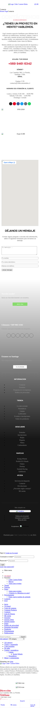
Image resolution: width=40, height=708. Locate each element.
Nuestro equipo (9, 621)
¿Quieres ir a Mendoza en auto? (19, 593)
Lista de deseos (33, 705)
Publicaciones (9, 633)
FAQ (6, 601)
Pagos (6, 623)
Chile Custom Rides (15, 580)
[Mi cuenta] (12, 701)
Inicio (6, 604)
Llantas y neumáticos (11, 650)
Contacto (7, 599)
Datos (6, 589)
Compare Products (10, 610)
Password (4, 561)
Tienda (3, 705)
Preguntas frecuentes (11, 627)
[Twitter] (21, 103)
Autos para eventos (15, 583)
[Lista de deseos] (32, 701)
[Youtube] (14, 103)
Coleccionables (9, 646)
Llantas (11, 652)
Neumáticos (13, 656)
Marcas (11, 581)
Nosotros (7, 618)
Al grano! (7, 606)
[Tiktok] (25, 103)
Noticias (7, 587)
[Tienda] (2, 701)
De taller (7, 648)
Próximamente (9, 595)
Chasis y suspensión (11, 644)
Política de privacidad (11, 625)
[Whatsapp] (29, 103)
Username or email (7, 557)
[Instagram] (10, 103)
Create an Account (11, 553)
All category (8, 642)
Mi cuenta (14, 705)
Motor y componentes (11, 658)
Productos (7, 629)
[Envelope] (31, 335)
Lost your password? (7, 567)
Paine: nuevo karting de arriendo (19, 597)
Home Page (4, 11)
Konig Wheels (18, 654)
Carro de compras (10, 608)
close (11, 661)
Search (23, 637)
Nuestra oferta (9, 620)
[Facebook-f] (18, 103)
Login (2, 564)
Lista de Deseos (9, 614)
